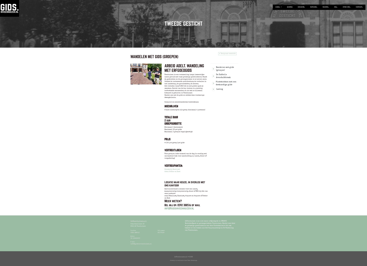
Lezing (219, 89)
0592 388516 (134, 233)
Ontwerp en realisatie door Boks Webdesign (183, 260)
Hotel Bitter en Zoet (172, 171)
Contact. (359, 7)
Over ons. (346, 7)
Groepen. (301, 7)
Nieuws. (326, 7)
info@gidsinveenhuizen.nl (179, 208)
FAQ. (335, 7)
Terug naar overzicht (228, 53)
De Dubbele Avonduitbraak (223, 76)
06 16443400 (135, 238)
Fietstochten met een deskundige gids (226, 83)
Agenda (289, 7)
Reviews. (313, 7)
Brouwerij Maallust (172, 169)
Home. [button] (278, 7)
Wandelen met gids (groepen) (225, 68)
